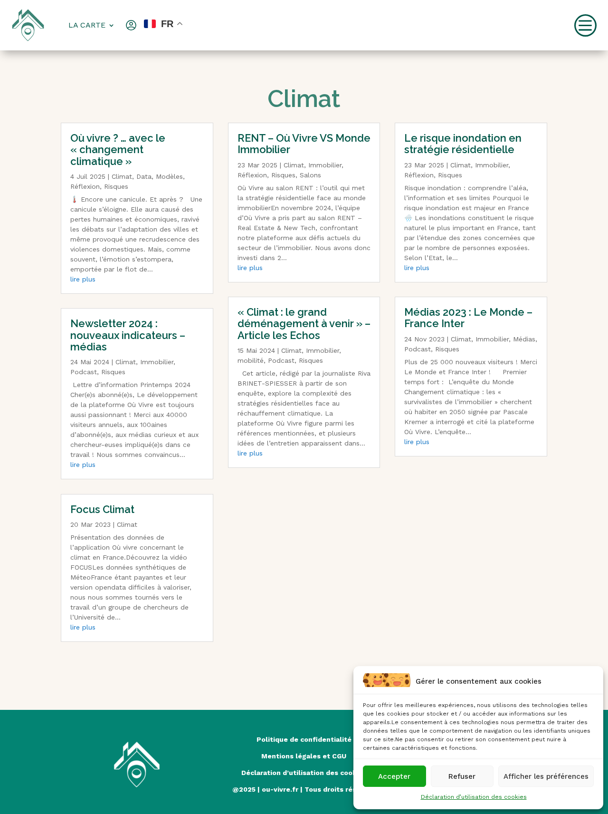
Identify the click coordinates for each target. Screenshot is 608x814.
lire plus (82, 279)
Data (144, 176)
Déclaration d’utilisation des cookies (474, 797)
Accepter (394, 776)
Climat (122, 176)
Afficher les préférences (546, 776)
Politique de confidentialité (304, 739)
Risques (116, 186)
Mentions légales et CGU (303, 756)
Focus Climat (102, 509)
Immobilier (156, 362)
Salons (310, 175)
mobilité (251, 360)
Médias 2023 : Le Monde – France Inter (468, 317)
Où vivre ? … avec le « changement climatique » (117, 149)
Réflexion (85, 186)
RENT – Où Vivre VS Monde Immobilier (304, 143)
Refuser (461, 776)
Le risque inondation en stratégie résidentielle (463, 143)
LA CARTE (86, 24)
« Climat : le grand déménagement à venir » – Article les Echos (304, 323)
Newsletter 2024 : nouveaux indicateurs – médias (127, 334)
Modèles (169, 176)
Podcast (83, 372)
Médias (524, 339)
